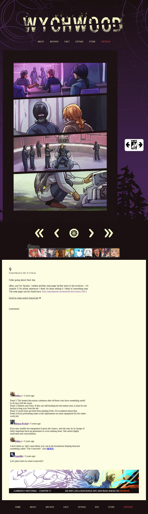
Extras (80, 41)
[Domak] (87, 252)
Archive (54, 41)
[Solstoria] (115, 252)
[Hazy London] (69, 252)
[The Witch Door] (51, 252)
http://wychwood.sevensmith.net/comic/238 (63, 291)
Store (92, 41)
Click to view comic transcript (24, 298)
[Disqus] (48, 349)
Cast (67, 41)
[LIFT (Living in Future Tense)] (106, 252)
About (41, 41)
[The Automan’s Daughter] (33, 252)
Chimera (72, 247)
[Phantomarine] (78, 252)
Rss (97, 507)
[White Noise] (60, 252)
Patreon (105, 41)
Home (18, 507)
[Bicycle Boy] (96, 252)
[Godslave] (42, 252)
